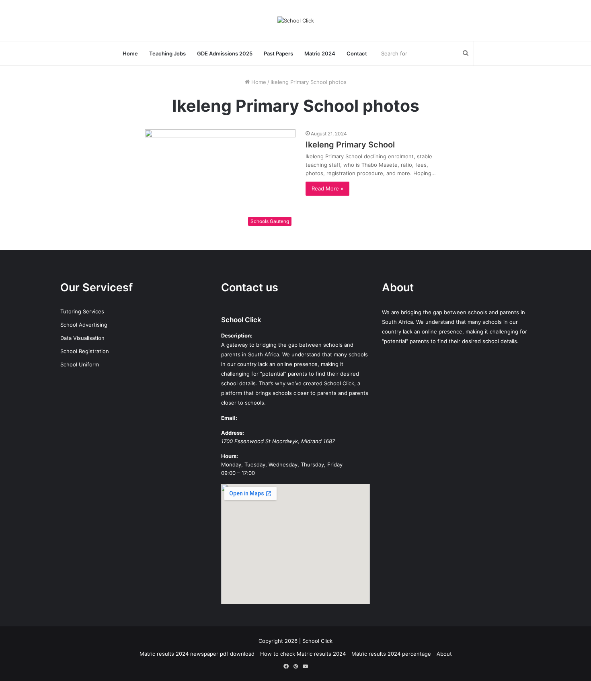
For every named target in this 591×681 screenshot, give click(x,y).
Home (130, 53)
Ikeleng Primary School (350, 144)
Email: (229, 418)
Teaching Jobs (167, 53)
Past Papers (278, 53)
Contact (357, 53)
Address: (232, 432)
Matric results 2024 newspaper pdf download (197, 653)
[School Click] (295, 20)
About (444, 653)
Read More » (327, 188)
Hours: (229, 456)
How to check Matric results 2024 (303, 653)
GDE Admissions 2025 (224, 53)
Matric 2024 (319, 53)
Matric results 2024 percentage (391, 653)
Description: (236, 335)
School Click (241, 320)
